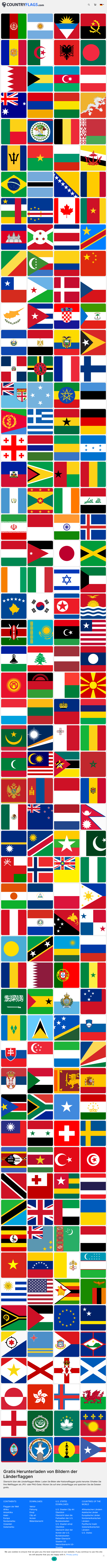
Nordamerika (9, 1521)
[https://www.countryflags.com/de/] (23, 4)
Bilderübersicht (36, 1521)
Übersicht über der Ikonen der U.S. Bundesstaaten (64, 1533)
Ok (54, 1559)
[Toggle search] (89, 4)
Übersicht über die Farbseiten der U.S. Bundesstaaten (64, 1518)
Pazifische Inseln (89, 1524)
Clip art (33, 1515)
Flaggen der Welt (11, 1506)
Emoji (32, 1512)
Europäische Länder (91, 1515)
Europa (6, 1518)
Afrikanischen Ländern (92, 1509)
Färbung (33, 1509)
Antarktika (8, 1512)
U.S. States (87, 1533)
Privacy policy (72, 1554)
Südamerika (8, 1527)
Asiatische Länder (90, 1512)
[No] (103, 1555)
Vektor (32, 1506)
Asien (5, 1515)
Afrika (6, 1509)
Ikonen (33, 1518)
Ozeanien (7, 1524)
